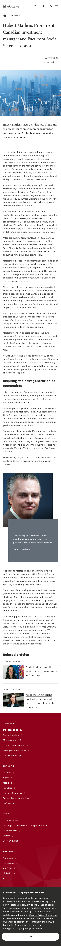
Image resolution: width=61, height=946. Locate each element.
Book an (10, 840)
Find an (10, 740)
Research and (16, 798)
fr (34, 6)
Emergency (14, 750)
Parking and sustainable (23, 825)
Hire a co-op (14, 745)
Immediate (13, 755)
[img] (11, 6)
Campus (10, 820)
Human (12, 793)
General (11, 735)
